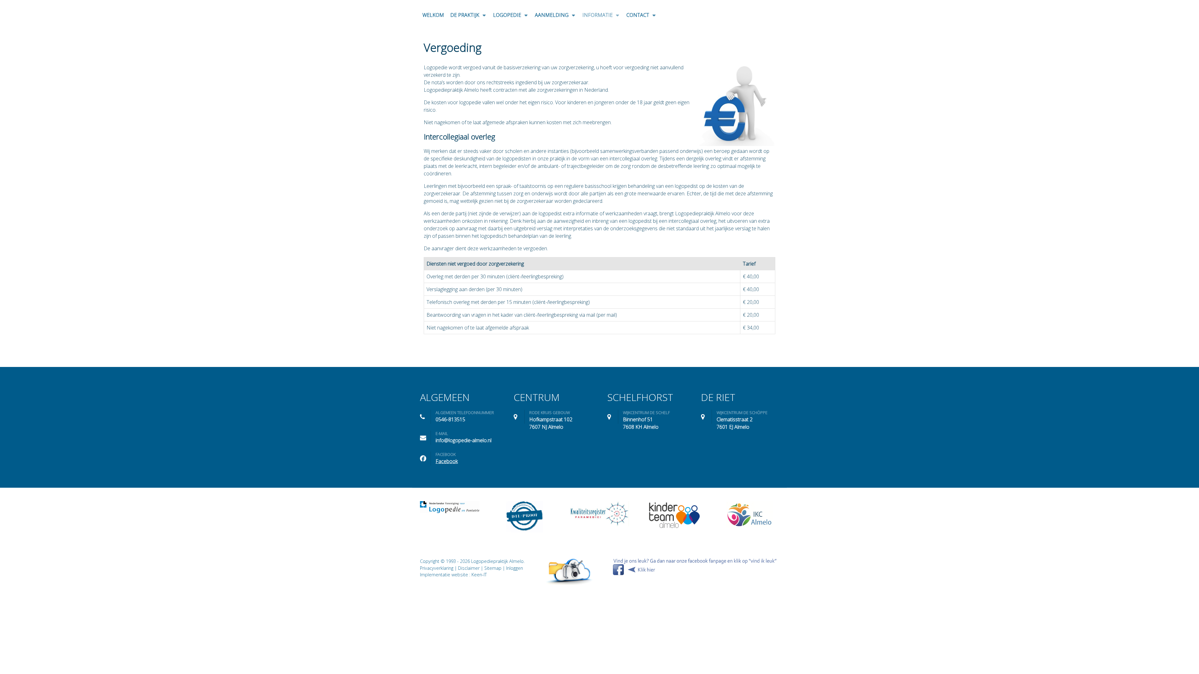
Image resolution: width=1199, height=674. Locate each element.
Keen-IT (479, 575)
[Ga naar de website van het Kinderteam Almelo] (674, 515)
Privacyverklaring (436, 568)
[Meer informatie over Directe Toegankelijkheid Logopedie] (524, 516)
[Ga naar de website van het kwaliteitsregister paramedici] (599, 513)
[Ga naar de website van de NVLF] (449, 507)
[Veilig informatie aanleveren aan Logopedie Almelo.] (569, 571)
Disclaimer (469, 568)
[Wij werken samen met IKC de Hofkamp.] (749, 514)
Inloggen (514, 568)
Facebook (447, 461)
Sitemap (492, 568)
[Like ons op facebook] (695, 566)
